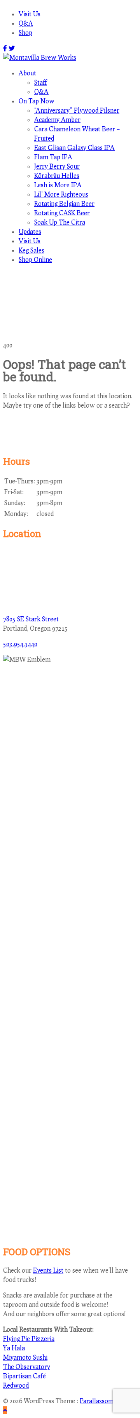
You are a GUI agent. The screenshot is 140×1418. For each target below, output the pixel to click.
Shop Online (35, 259)
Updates (30, 231)
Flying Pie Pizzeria (28, 1338)
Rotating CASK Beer (62, 212)
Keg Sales (31, 250)
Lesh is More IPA (58, 184)
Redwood (16, 1385)
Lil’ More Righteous (61, 194)
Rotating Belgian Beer (64, 203)
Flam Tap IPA (53, 156)
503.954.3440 (20, 643)
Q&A (26, 23)
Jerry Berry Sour (57, 166)
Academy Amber (57, 119)
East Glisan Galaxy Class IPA (74, 147)
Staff (40, 82)
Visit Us (29, 13)
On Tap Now (36, 101)
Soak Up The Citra (59, 222)
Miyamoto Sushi (25, 1357)
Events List (48, 1270)
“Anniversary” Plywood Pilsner (76, 110)
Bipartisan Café (24, 1376)
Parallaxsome (98, 1400)
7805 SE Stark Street (31, 619)
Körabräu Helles (56, 175)
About (27, 73)
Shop (25, 32)
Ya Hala (14, 1348)
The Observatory (26, 1366)
